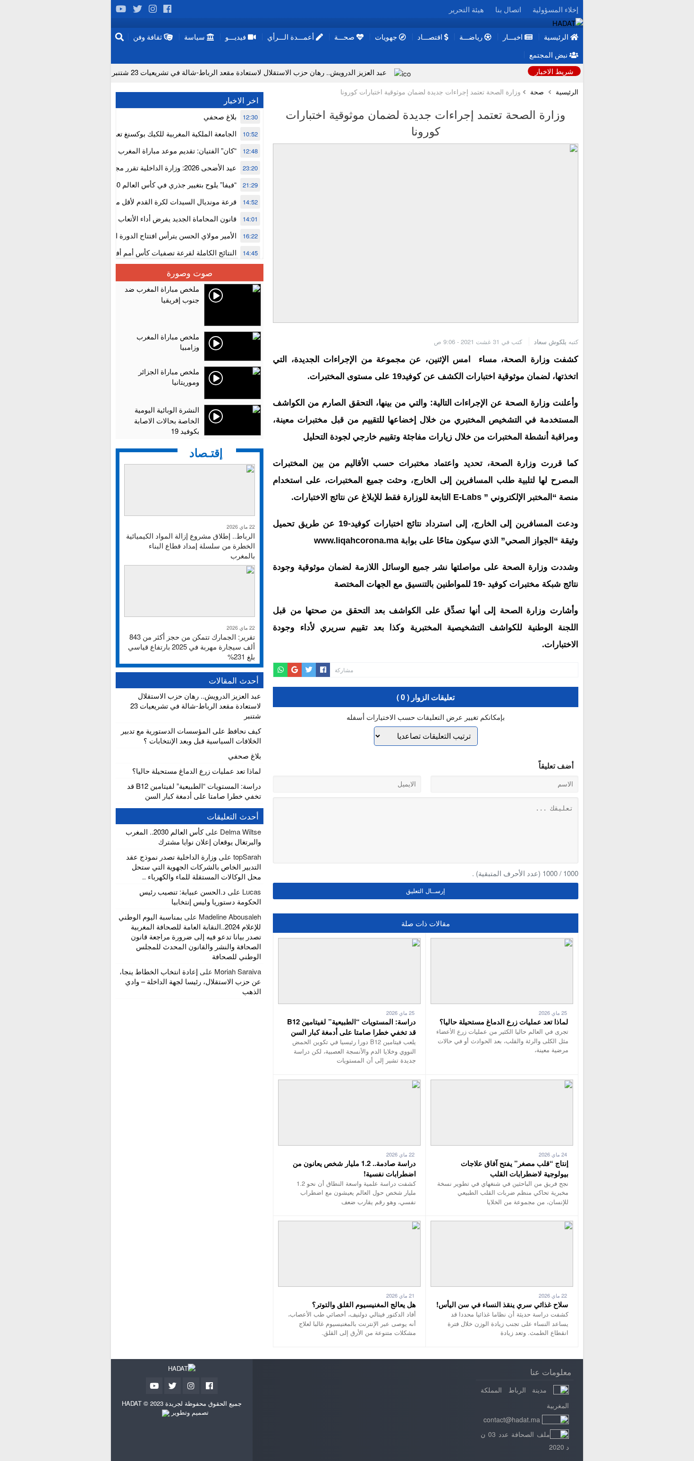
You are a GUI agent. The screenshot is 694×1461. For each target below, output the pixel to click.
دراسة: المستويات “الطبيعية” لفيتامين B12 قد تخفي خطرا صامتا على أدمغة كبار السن (351, 1026)
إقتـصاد (206, 452)
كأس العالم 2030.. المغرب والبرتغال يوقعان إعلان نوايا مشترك (193, 836)
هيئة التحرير (466, 9)
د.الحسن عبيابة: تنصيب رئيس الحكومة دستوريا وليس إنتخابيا (200, 896)
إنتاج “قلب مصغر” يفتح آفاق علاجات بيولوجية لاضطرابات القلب (514, 1168)
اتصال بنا (508, 9)
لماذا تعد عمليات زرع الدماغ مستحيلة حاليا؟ (504, 1021)
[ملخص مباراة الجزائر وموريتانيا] (189, 383)
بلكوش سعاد (550, 341)
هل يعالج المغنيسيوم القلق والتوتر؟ (364, 1304)
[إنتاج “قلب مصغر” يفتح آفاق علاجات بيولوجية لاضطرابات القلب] (502, 1084)
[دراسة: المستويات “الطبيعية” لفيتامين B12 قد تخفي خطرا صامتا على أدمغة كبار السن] (349, 943)
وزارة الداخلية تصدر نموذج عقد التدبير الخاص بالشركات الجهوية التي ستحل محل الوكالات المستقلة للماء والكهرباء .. (193, 866)
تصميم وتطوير (189, 1412)
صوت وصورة (189, 272)
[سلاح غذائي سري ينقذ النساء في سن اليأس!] (502, 1226)
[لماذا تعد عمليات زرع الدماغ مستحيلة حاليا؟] (502, 943)
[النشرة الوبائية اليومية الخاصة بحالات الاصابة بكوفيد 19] (189, 420)
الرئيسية (567, 91)
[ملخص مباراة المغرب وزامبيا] (189, 346)
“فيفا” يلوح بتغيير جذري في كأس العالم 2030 (171, 184)
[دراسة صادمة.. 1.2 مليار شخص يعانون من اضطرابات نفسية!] (349, 1084)
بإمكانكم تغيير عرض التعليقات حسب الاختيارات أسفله (426, 717)
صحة (537, 91)
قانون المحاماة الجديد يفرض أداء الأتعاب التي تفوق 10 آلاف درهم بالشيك (129, 218)
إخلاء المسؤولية (555, 9)
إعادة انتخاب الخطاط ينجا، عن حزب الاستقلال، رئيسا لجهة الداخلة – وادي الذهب (190, 981)
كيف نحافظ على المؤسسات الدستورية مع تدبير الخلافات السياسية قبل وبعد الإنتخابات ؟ (191, 735)
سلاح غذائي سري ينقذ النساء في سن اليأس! (502, 1304)
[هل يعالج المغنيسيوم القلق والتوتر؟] (349, 1226)
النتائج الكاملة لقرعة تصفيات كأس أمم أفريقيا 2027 (161, 252)
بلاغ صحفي (220, 116)
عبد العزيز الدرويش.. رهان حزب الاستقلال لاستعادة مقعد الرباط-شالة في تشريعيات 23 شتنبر (249, 72)
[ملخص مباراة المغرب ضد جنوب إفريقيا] (189, 305)
